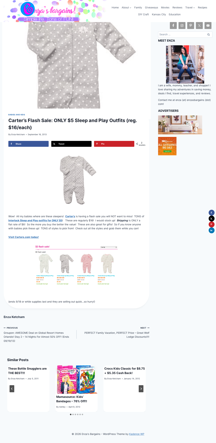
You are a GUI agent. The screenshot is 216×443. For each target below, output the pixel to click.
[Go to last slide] (12, 388)
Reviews (177, 7)
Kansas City (159, 14)
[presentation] (76, 379)
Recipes (202, 7)
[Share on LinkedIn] (212, 230)
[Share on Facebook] (212, 213)
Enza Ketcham (18, 134)
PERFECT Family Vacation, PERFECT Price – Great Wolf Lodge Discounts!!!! (116, 332)
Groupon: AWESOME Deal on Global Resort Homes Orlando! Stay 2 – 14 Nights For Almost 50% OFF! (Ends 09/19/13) (36, 334)
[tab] (70, 414)
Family (138, 7)
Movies (165, 7)
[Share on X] (212, 219)
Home (115, 7)
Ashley (62, 407)
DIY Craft (143, 14)
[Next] (141, 388)
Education (175, 14)
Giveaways (151, 7)
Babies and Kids (16, 115)
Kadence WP (136, 434)
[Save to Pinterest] (212, 224)
